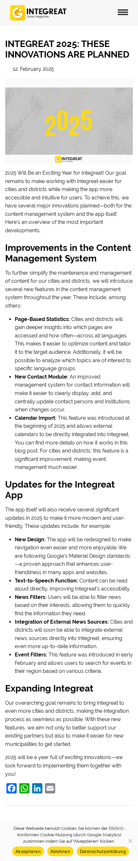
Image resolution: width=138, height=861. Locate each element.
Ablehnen (60, 851)
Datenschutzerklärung (103, 851)
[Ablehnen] (130, 841)
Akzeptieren (28, 851)
